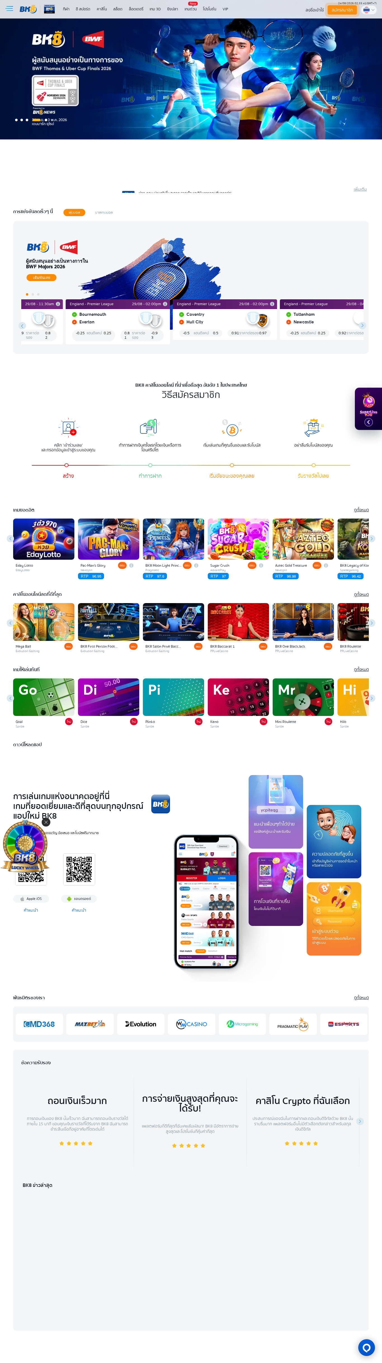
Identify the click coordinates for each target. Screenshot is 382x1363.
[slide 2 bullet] (21, 120)
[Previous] (10, 538)
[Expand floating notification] (368, 422)
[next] (362, 326)
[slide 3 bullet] (27, 120)
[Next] (372, 538)
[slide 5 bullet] (46, 120)
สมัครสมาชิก (342, 10)
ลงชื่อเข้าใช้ (315, 10)
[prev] (22, 326)
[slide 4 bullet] (36, 120)
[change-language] (369, 10)
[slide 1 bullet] (16, 120)
